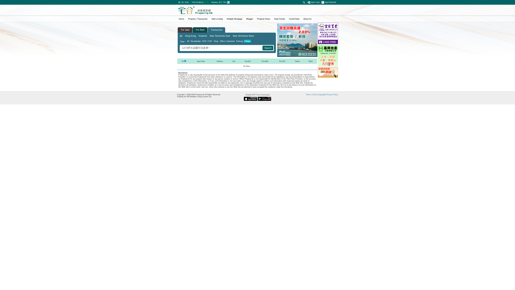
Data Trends (279, 19)
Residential (196, 41)
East (220, 36)
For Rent (200, 30)
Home (181, 19)
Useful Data (294, 19)
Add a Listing (217, 19)
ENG (187, 2)
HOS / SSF (207, 41)
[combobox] (221, 48)
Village (247, 41)
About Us (307, 19)
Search (267, 48)
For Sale (185, 30)
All (181, 36)
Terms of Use (311, 95)
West (243, 36)
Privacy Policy (332, 95)
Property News (263, 19)
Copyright (321, 95)
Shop (216, 41)
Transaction (216, 30)
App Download (330, 2)
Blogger (249, 19)
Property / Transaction (197, 19)
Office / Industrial (227, 41)
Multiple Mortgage (234, 19)
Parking (239, 41)
